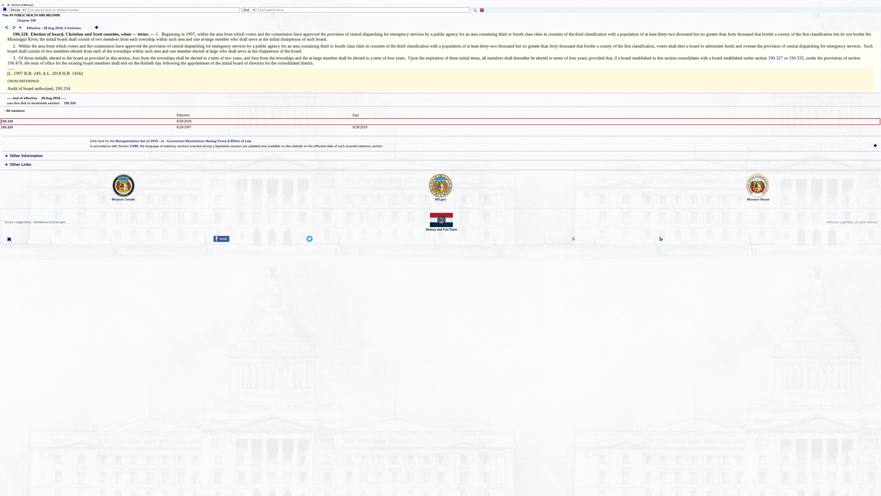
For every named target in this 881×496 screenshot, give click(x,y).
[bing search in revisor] (661, 240)
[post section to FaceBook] (221, 241)
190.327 (775, 58)
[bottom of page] (96, 28)
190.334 (62, 88)
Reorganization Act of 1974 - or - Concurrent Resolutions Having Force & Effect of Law (183, 141)
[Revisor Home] (9, 240)
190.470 (14, 63)
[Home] (5, 9)
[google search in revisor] (573, 239)
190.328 (7, 121)
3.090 (134, 146)
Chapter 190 (26, 20)
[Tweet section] (309, 241)
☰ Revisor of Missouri (19, 5)
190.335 (796, 58)
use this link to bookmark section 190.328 (41, 103)
